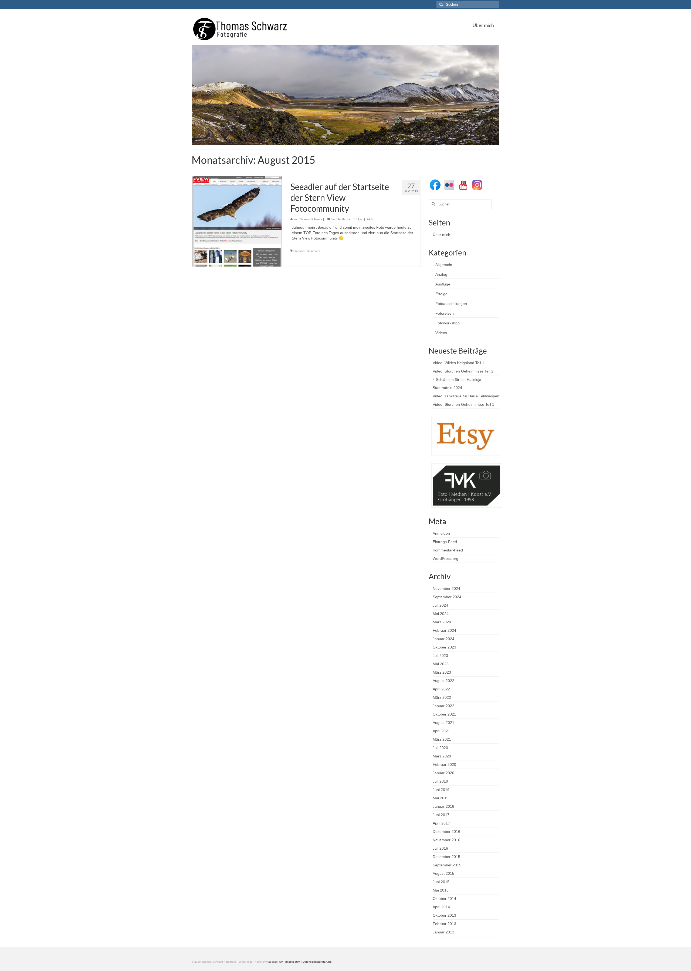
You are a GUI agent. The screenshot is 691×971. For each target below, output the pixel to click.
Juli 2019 (440, 781)
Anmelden (441, 533)
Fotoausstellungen (451, 303)
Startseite (299, 251)
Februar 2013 (444, 924)
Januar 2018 (443, 806)
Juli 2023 (440, 655)
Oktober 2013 (444, 915)
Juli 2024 (440, 605)
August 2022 (443, 681)
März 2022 (442, 697)
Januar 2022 (443, 706)
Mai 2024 (441, 613)
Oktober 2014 (444, 898)
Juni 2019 (441, 789)
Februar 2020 (444, 764)
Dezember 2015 (446, 856)
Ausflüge (442, 284)
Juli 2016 (440, 848)
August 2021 (443, 722)
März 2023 (442, 672)
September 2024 (447, 597)
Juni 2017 (441, 815)
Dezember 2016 (446, 831)
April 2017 (441, 823)
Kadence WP (274, 961)
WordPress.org (445, 558)
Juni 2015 (441, 882)
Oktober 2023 (444, 647)
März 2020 (442, 756)
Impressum (292, 961)
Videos (441, 333)
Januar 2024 (443, 639)
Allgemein (443, 264)
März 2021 (442, 739)
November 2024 (446, 588)
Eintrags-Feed (445, 542)
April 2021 (441, 731)
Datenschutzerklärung (317, 961)
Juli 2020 (440, 748)
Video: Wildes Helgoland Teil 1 (458, 363)
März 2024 (442, 622)
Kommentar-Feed (448, 550)
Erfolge (357, 219)
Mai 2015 (441, 890)
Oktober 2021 (444, 714)
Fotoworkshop (447, 323)
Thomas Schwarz (310, 219)
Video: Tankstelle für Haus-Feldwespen (466, 396)
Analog (441, 274)
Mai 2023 (441, 664)
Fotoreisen (444, 313)
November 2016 (446, 840)
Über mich (441, 234)
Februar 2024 (444, 630)
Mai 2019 (441, 798)
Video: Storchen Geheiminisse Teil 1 (463, 404)
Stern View (313, 251)
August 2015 (443, 873)
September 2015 (447, 865)
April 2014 (441, 907)
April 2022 (441, 689)
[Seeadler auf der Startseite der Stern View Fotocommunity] (237, 221)
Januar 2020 (443, 773)
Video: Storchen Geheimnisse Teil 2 (463, 371)
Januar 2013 (443, 932)
